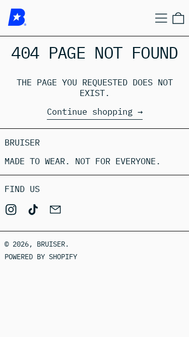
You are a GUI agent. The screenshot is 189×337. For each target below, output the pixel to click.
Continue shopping (90, 112)
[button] (178, 18)
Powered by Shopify (41, 256)
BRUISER (51, 244)
